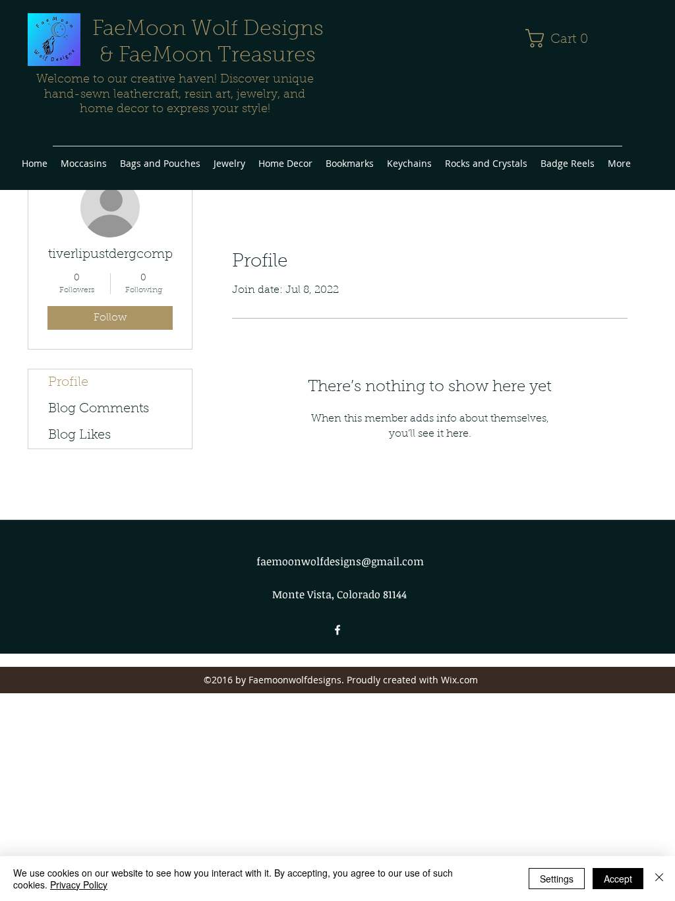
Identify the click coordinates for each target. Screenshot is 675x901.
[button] (562, 38)
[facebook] (337, 630)
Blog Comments (98, 409)
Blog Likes (79, 435)
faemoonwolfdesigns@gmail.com (340, 561)
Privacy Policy (78, 884)
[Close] (659, 878)
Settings (556, 878)
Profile (68, 382)
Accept (618, 878)
